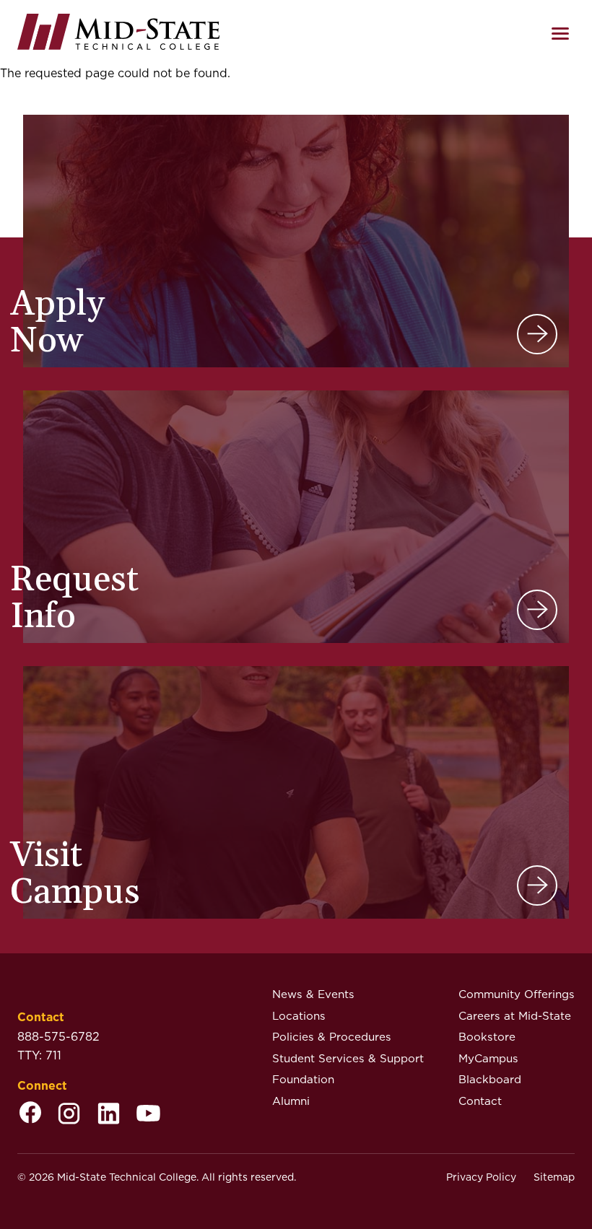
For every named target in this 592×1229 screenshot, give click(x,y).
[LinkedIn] (109, 1114)
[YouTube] (148, 1114)
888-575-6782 (58, 1037)
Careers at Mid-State (514, 1016)
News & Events (313, 994)
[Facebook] (30, 1114)
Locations (299, 1016)
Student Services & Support (348, 1058)
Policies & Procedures (331, 1037)
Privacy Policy (481, 1177)
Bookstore (486, 1037)
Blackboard (489, 1079)
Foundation (303, 1079)
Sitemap (554, 1177)
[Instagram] (69, 1114)
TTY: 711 (39, 1055)
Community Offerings (516, 994)
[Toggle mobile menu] (560, 33)
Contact (480, 1101)
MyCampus (488, 1058)
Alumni (291, 1101)
